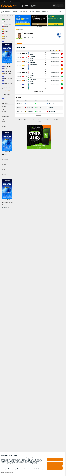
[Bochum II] (59, 35)
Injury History (40, 41)
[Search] (54, 5)
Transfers (31, 41)
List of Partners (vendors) (7, 472)
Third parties (37, 464)
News (25, 41)
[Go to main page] (10, 6)
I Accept (55, 459)
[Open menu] (62, 5)
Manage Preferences (55, 468)
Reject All (54, 463)
